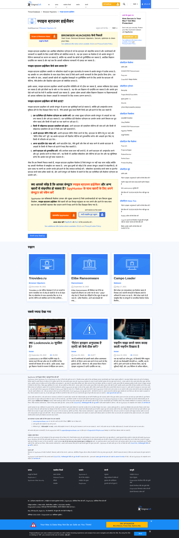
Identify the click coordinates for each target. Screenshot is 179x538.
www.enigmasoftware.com (41, 421)
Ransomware (77, 283)
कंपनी (86, 4)
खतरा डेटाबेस (56, 474)
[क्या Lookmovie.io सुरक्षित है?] (47, 329)
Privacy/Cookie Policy (104, 44)
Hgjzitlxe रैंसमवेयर (126, 131)
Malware (117, 283)
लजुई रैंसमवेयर (125, 135)
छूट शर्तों (96, 402)
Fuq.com (124, 75)
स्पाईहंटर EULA (134, 474)
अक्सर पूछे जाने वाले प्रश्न (113, 393)
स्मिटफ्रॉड (124, 90)
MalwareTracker (58, 477)
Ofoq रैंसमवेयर (125, 122)
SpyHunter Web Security (36, 480)
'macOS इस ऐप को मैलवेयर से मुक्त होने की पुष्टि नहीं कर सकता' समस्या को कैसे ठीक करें (134, 221)
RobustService (126, 154)
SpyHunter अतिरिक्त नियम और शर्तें (75, 501)
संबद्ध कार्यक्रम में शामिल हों (111, 477)
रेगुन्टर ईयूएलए (133, 477)
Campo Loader (125, 278)
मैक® (76, 222)
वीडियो (55, 480)
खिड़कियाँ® (68, 222)
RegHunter (82, 483)
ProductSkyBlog (126, 163)
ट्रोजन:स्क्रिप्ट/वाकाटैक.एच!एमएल (131, 107)
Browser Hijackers (50, 12)
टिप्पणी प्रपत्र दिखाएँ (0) (37, 236)
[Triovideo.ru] (47, 264)
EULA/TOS (77, 402)
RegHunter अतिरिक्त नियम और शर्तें (96, 501)
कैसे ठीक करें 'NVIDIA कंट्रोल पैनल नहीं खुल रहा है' (135, 193)
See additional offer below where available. (75, 44)
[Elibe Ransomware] (89, 264)
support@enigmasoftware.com (70, 430)
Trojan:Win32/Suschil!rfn (129, 95)
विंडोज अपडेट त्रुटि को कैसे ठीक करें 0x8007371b (131, 227)
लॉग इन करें (147, 4)
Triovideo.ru (38, 278)
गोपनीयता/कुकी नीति (86, 402)
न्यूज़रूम (106, 474)
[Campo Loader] (132, 264)
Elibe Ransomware (85, 278)
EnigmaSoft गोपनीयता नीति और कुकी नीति (140, 481)
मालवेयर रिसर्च (67, 4)
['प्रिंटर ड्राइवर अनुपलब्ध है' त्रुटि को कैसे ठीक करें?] (89, 329)
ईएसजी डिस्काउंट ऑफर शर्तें (137, 491)
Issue (31, 351)
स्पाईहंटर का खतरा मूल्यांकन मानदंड (54, 501)
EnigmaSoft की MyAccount (96, 430)
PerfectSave (125, 158)
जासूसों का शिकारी (32, 474)
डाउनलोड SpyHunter (61, 215)
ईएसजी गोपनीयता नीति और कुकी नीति (139, 485)
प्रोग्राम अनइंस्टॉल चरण (37, 501)
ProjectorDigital (126, 150)
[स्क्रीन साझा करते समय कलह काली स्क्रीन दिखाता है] (132, 329)
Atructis (123, 103)
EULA (92, 44)
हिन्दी (134, 4)
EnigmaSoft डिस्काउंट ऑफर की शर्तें (140, 488)
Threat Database (34, 12)
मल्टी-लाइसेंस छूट (107, 4)
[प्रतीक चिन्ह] (34, 4)
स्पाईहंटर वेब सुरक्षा (84, 480)
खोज (124, 4)
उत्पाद (56, 4)
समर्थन (78, 4)
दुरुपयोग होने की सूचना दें (110, 483)
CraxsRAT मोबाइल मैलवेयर (129, 79)
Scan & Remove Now (40, 36)
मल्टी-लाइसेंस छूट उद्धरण (89, 214)
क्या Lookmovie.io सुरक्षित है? (130, 188)
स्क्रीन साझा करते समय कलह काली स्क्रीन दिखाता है (135, 183)
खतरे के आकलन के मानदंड (118, 456)
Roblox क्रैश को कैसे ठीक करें (130, 216)
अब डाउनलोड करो (128, 37)
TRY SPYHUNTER (127, 525)
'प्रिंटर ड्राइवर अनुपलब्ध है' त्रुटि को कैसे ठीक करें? (135, 178)
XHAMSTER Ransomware (130, 71)
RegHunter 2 (32, 477)
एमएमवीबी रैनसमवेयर (126, 118)
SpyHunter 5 (83, 474)
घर (49, 4)
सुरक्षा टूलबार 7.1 (126, 99)
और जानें (67, 535)
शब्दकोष (55, 483)
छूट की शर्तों (76, 456)
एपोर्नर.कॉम (124, 67)
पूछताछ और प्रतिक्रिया (110, 480)
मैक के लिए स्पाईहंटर (84, 477)
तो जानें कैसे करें (146, 402)
